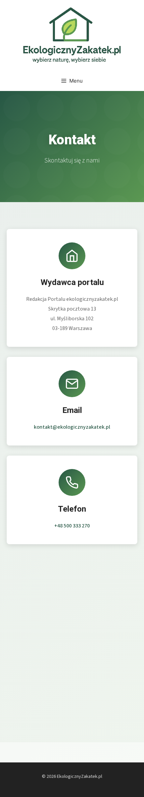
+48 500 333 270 (72, 525)
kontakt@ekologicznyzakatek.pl (72, 427)
